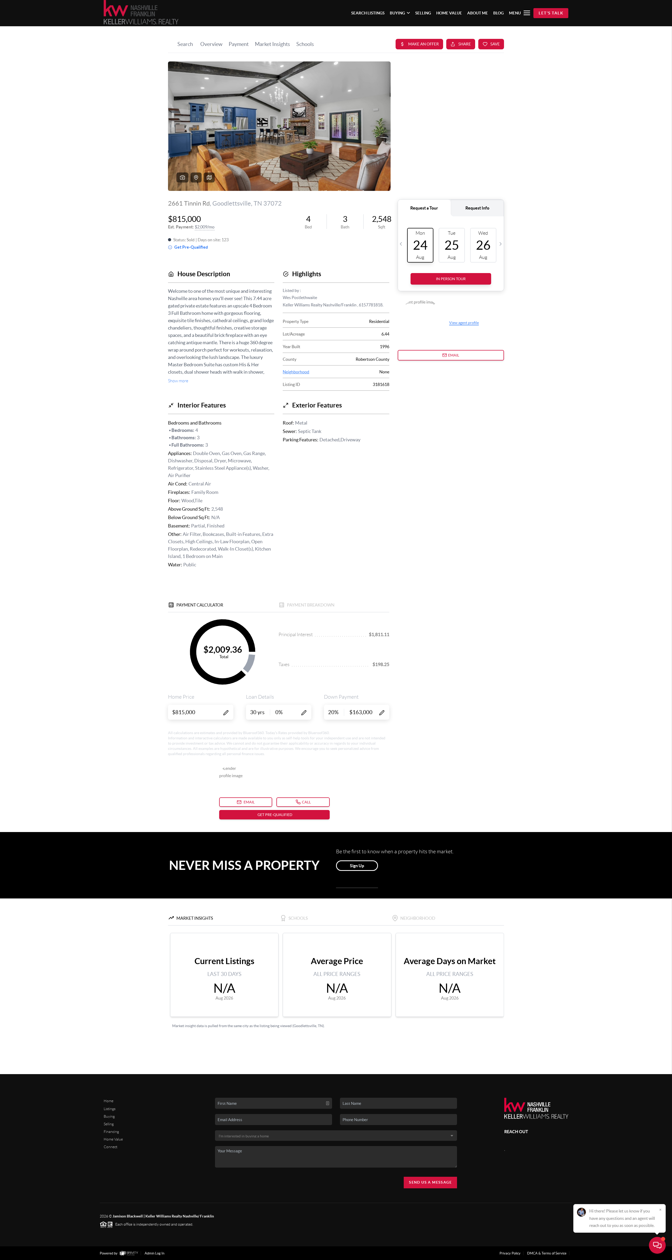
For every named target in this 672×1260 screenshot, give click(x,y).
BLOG (498, 13)
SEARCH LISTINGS (368, 13)
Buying (109, 1116)
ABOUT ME (477, 13)
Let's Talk (551, 13)
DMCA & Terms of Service (546, 1253)
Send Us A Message (430, 1182)
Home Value (113, 1139)
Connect (110, 1147)
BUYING (397, 13)
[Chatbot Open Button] (657, 1245)
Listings (110, 1109)
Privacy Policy (510, 1253)
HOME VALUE (449, 13)
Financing (111, 1132)
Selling (109, 1124)
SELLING (423, 13)
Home (108, 1101)
